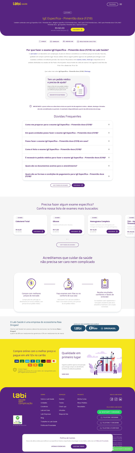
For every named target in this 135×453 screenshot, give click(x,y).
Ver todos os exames (60, 185)
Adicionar (76, 30)
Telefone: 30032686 (110, 417)
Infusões (62, 410)
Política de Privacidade (48, 425)
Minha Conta (81, 399)
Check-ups (62, 407)
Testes (61, 403)
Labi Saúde (33, 54)
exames (79, 59)
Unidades (44, 403)
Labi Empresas (46, 414)
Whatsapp (87, 71)
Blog (42, 418)
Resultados (112, 4)
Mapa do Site (63, 414)
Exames (68, 13)
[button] (67, 125)
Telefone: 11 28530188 (110, 423)
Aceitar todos (78, 446)
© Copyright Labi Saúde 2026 (19, 425)
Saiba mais (65, 374)
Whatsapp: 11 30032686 (111, 412)
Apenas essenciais (58, 446)
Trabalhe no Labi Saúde (49, 422)
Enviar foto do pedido (57, 95)
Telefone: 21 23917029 (110, 428)
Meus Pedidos (82, 403)
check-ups (90, 59)
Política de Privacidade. (102, 441)
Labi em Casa (45, 410)
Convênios (44, 407)
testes (84, 59)
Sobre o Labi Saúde (47, 399)
